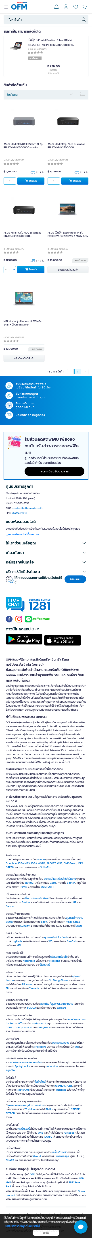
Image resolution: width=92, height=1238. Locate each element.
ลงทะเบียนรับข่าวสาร (54, 471)
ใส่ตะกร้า (33, 181)
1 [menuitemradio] (77, 371)
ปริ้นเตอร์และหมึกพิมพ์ (36, 898)
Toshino (30, 1109)
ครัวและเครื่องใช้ (59, 957)
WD (50, 941)
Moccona (54, 961)
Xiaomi (36, 1156)
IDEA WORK (38, 863)
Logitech (17, 941)
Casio (53, 883)
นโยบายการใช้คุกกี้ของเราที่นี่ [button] (22, 1226)
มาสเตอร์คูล (62, 1156)
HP (74, 902)
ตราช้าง (29, 883)
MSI (19, 945)
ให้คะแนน (75, 579)
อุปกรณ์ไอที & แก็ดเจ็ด (56, 937)
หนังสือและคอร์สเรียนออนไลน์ (26, 1062)
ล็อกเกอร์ (45, 965)
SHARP (10, 1160)
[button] (46, 543)
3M (7, 988)
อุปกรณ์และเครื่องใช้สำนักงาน (60, 879)
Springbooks (22, 1066)
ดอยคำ (9, 1027)
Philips (50, 1109)
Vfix (76, 1047)
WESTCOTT (47, 887)
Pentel (23, 887)
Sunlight (25, 926)
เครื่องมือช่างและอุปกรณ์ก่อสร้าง (26, 1105)
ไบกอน (78, 926)
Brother (26, 902)
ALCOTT (51, 863)
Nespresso (29, 961)
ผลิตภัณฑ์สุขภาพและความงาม (56, 1004)
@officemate (19, 513)
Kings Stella (73, 922)
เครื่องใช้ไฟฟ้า (59, 1152)
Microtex (27, 984)
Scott (44, 922)
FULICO (31, 1008)
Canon (10, 906)
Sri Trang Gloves (58, 980)
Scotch (71, 883)
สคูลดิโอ (10, 1070)
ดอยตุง (19, 1027)
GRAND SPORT (63, 1086)
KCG (20, 1023)
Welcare (61, 1008)
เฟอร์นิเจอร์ (23, 1129)
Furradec (69, 1133)
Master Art (23, 1090)
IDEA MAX (24, 863)
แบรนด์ (28, 1027)
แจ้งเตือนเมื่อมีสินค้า (68, 269)
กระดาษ (40, 859)
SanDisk (72, 941)
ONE (59, 863)
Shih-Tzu (45, 867)
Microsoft (40, 1047)
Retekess (61, 1090)
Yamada (34, 988)
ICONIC (48, 1137)
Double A (11, 863)
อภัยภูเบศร (44, 1027)
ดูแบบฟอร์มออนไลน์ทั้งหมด (21, 534)
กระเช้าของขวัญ (39, 1023)
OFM (32, 1174)
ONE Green (70, 863)
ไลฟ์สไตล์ (40, 1082)
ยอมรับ (46, 1232)
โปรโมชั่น (12, 95)
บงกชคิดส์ (52, 1066)
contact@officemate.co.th (27, 508)
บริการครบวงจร (60, 1043)
